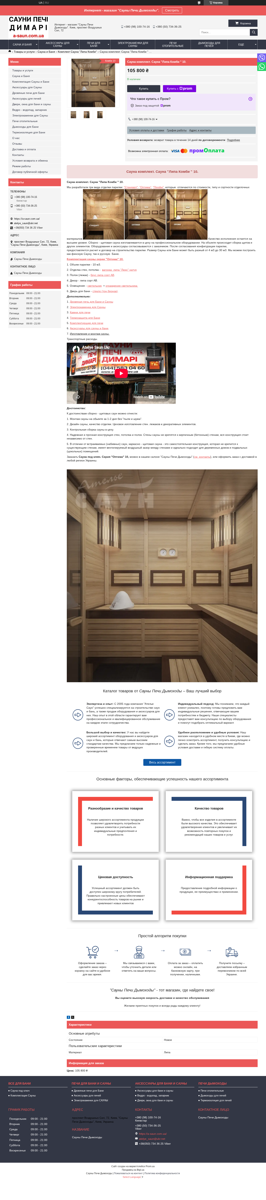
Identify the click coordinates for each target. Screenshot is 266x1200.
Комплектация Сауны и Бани (30, 81)
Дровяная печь (79, 301)
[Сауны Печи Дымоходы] (28, 37)
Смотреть (172, 10)
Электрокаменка (80, 307)
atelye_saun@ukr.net (26, 223)
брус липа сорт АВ (102, 275)
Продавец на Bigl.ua (133, 1170)
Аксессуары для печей (26, 98)
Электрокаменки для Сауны (133, 44)
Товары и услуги (24, 51)
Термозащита (78, 317)
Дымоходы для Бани (25, 126)
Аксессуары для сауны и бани (89, 328)
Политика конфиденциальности (162, 1173)
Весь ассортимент (162, 762)
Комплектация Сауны (23, 1095)
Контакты (18, 154)
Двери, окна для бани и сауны (31, 104)
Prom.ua (150, 1166)
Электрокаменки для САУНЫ (91, 1100)
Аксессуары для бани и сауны (155, 1090)
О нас (16, 138)
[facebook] (68, 1017)
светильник (94, 285)
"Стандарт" (131, 187)
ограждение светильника (122, 285)
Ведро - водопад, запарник (29, 109)
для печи (97, 323)
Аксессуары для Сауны (57, 44)
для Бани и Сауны (101, 301)
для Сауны (98, 307)
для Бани (93, 317)
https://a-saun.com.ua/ (27, 218)
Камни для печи (80, 312)
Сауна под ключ (20, 1090)
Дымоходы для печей (209, 44)
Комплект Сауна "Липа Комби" (77, 51)
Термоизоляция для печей (216, 1100)
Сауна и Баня (22, 44)
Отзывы (17, 143)
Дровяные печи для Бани (28, 92)
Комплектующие (80, 323)
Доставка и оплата (24, 149)
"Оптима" (145, 187)
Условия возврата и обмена (30, 160)
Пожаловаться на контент (128, 1173)
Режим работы (21, 166)
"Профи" (158, 187)
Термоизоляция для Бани (28, 132)
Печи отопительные (173, 44)
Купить (143, 88)
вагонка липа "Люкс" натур (119, 269)
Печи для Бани (93, 44)
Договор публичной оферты (30, 171)
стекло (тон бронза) (105, 291)
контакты (204, 456)
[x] (72, 1017)
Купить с (173, 88)
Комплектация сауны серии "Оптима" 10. (95, 259)
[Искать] (254, 32)
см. (196, 456)
